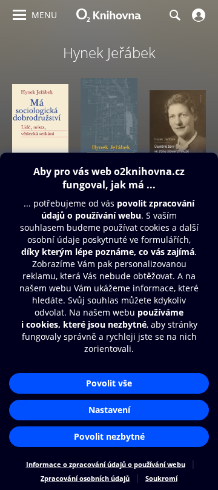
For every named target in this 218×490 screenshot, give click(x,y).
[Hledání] (174, 15)
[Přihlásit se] (197, 15)
